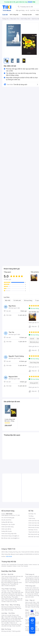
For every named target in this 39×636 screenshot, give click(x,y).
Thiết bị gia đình (16, 631)
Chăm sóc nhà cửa (12, 601)
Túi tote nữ (35, 623)
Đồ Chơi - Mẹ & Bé (7, 574)
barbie (26, 564)
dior (8, 564)
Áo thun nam (28, 588)
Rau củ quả (7, 592)
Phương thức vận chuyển (8, 524)
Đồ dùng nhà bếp (6, 631)
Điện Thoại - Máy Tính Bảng (10, 605)
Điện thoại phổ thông (10, 608)
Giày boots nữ (31, 605)
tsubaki (26, 566)
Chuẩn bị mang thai (10, 585)
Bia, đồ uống (7, 597)
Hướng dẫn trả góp (6, 531)
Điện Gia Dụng (6, 629)
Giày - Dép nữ (29, 600)
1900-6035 (9, 513)
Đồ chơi (18, 576)
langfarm (9, 566)
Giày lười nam (29, 612)
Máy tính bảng (9, 610)
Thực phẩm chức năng (10, 616)
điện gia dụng (20, 10)
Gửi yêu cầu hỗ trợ (6, 520)
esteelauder (13, 564)
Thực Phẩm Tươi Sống (8, 589)
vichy (18, 566)
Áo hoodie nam (33, 591)
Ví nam (27, 629)
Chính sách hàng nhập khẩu (8, 533)
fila (22, 566)
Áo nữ (26, 576)
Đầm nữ (31, 576)
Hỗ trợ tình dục (15, 624)
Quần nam (36, 588)
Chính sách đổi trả (6, 529)
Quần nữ (36, 576)
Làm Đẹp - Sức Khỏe (8, 613)
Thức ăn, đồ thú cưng (10, 600)
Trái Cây (3, 591)
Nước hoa (7, 624)
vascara (3, 564)
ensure (35, 564)
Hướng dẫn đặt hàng (6, 522)
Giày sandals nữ (34, 604)
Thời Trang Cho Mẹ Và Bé (8, 576)
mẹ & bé (32, 10)
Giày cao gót (28, 602)
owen (30, 564)
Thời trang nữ (29, 574)
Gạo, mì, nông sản (10, 595)
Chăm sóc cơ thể (9, 618)
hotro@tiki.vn (15, 536)
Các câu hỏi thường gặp (7, 517)
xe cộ (27, 10)
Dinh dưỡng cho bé (10, 581)
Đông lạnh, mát (13, 594)
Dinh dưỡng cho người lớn (11, 582)
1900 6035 (9, 556)
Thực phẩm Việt (15, 592)
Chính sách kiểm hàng (7, 526)
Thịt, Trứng (10, 591)
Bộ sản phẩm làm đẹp (11, 625)
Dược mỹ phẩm (16, 626)
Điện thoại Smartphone (7, 607)
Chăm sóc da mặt (6, 615)
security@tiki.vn (15, 538)
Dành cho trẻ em (9, 598)
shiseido (3, 566)
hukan (14, 566)
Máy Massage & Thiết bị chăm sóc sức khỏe (12, 619)
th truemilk (20, 564)
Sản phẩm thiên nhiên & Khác (11, 620)
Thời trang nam (30, 586)
